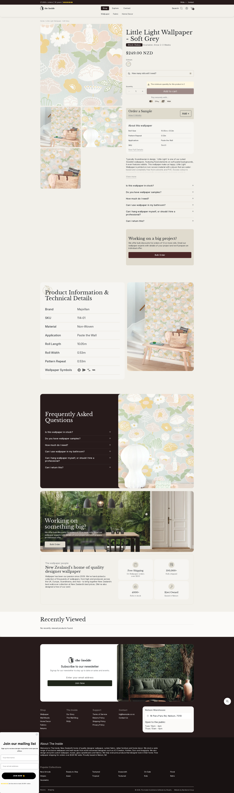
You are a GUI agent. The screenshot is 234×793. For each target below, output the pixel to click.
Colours (129, 60)
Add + (185, 113)
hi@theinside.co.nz (127, 714)
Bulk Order (160, 255)
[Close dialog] (37, 734)
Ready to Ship (72, 772)
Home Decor (127, 14)
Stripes (43, 776)
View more (131, 176)
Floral (172, 772)
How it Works (134, 115)
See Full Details (135, 149)
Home (42, 21)
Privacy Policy (98, 725)
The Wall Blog (72, 718)
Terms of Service (100, 714)
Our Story (70, 714)
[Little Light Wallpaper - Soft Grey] (128, 64)
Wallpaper (105, 14)
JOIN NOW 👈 (19, 776)
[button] (181, 8)
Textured (96, 772)
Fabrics (43, 725)
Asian (68, 776)
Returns (43, 728)
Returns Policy (99, 718)
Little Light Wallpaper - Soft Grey (57, 21)
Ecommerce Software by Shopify (160, 790)
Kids (146, 776)
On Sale (147, 772)
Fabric (115, 14)
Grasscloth (122, 772)
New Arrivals (45, 772)
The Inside (144, 790)
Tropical (95, 776)
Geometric (44, 780)
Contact (191, 2)
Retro (172, 776)
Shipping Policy (99, 721)
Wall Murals (45, 718)
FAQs (182, 2)
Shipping (51, 790)
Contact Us (123, 718)
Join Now (80, 683)
